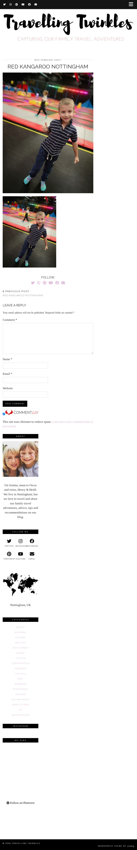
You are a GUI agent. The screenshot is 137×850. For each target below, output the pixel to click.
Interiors (20, 668)
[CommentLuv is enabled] (21, 414)
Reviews (21, 694)
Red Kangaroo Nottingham (23, 293)
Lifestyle (20, 673)
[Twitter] (4, 4)
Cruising (20, 637)
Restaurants (20, 689)
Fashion (20, 658)
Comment (10, 320)
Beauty (20, 627)
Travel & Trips (20, 704)
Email (7, 374)
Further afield (20, 663)
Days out (20, 642)
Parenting (20, 684)
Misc (20, 679)
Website (8, 388)
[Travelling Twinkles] (68, 27)
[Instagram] (10, 4)
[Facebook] (29, 4)
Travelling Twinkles (26, 843)
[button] (132, 5)
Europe (20, 653)
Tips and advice (20, 699)
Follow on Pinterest (21, 803)
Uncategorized (20, 715)
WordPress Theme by (116, 846)
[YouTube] (23, 4)
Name (7, 359)
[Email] (35, 4)
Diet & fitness (20, 648)
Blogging (20, 632)
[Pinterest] (16, 4)
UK (20, 710)
